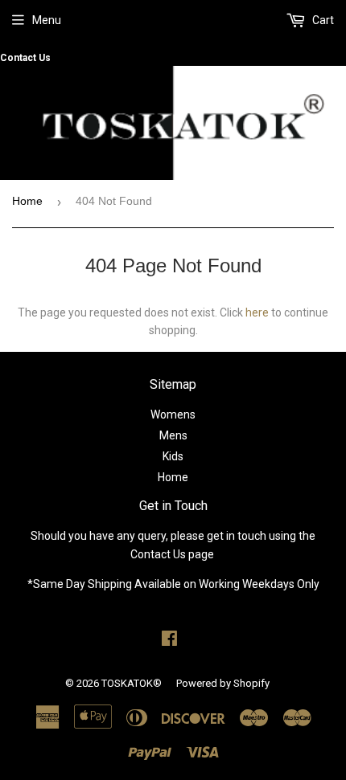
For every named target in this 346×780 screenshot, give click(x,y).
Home (27, 200)
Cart (322, 20)
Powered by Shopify (223, 683)
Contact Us (25, 57)
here (257, 312)
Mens (173, 435)
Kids (173, 456)
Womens (173, 414)
